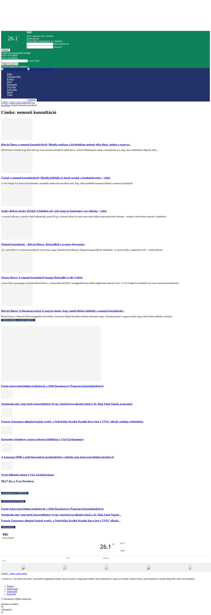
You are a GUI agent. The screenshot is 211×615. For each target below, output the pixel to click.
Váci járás (11, 87)
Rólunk (10, 586)
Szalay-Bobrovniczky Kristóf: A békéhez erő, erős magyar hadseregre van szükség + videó (54, 210)
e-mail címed (33, 61)
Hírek (9, 74)
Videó (9, 95)
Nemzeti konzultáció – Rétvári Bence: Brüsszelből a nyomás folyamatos (43, 244)
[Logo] (14, 69)
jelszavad (57, 47)
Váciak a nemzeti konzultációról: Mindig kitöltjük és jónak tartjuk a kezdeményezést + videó (55, 177)
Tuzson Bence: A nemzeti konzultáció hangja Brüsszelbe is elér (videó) (42, 277)
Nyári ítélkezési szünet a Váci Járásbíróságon (27, 474)
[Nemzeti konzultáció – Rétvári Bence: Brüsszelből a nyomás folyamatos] (16, 238)
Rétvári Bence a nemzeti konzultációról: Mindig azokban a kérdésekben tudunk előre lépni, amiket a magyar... (66, 144)
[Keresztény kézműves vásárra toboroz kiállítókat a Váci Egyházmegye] (7, 434)
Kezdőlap (5, 105)
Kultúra (10, 79)
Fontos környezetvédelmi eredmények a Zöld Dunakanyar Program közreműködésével (52, 386)
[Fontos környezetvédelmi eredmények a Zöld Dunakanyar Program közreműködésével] (51, 380)
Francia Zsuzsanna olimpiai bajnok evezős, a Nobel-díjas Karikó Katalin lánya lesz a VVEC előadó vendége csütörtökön (72, 421)
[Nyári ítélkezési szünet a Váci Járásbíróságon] (7, 469)
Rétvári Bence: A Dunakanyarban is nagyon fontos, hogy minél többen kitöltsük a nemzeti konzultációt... (63, 310)
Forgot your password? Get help (15, 53)
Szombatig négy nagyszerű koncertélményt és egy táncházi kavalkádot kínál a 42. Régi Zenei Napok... (61, 514)
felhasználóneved (61, 44)
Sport (9, 82)
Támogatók (12, 591)
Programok (12, 84)
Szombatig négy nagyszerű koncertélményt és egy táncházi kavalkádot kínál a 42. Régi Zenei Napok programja (66, 403)
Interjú (10, 92)
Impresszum (12, 589)
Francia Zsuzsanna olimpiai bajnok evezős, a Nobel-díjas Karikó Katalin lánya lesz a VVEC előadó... (60, 520)
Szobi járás (12, 89)
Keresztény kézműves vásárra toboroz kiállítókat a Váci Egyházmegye (42, 439)
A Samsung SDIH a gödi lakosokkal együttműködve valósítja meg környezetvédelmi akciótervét (57, 457)
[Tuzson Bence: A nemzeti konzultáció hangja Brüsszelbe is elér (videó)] (16, 272)
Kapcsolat (11, 594)
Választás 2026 (14, 76)
